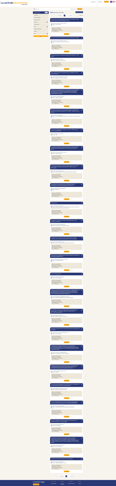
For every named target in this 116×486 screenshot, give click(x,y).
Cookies (79, 483)
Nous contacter (36, 484)
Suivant (70, 15)
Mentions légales (53, 483)
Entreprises (71, 481)
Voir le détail (67, 34)
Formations (93, 1)
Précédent (60, 15)
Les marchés (54, 481)
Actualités (100, 1)
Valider (41, 36)
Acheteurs (79, 481)
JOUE (53, 31)
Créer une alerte (79, 12)
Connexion (106, 1)
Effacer (46, 12)
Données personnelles (71, 483)
